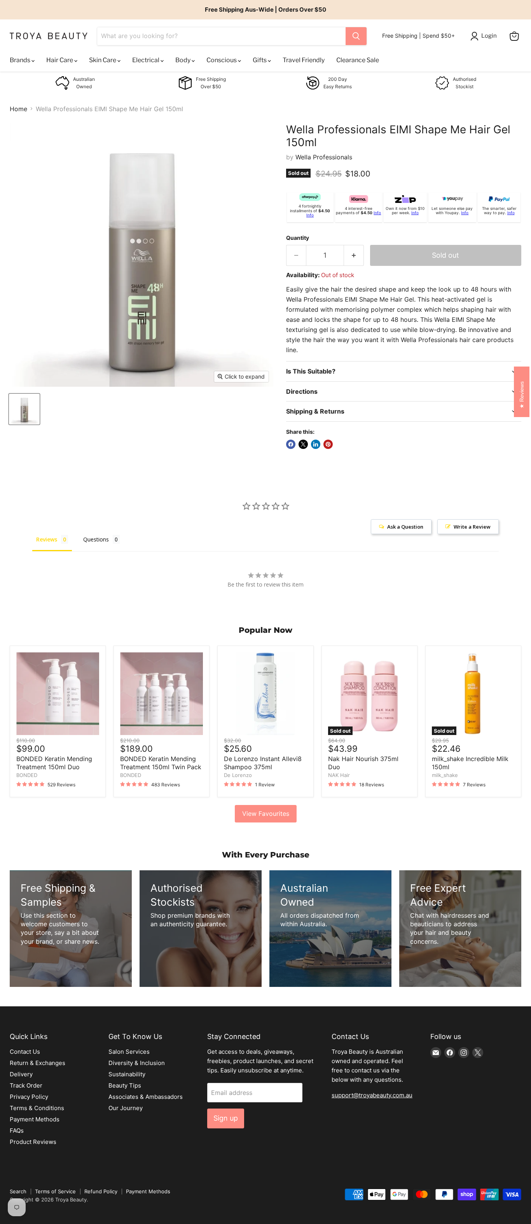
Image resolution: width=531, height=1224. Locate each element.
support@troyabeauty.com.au (372, 1095)
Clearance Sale (357, 60)
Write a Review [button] (472, 526)
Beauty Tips (124, 1085)
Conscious (222, 60)
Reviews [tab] (46, 539)
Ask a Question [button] (405, 526)
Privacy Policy (29, 1096)
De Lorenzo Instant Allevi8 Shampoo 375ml (263, 763)
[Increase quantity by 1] (354, 255)
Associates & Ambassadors (145, 1096)
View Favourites (265, 813)
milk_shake (445, 775)
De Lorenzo (238, 775)
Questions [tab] (96, 539)
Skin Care (103, 60)
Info (310, 215)
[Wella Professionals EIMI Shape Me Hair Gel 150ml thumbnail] (24, 409)
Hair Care (60, 60)
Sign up (225, 1118)
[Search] (356, 36)
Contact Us (25, 1051)
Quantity (297, 238)
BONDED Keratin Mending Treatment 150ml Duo (54, 763)
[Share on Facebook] (290, 444)
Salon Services (129, 1051)
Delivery (21, 1074)
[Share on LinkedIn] (315, 444)
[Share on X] (303, 444)
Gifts (260, 60)
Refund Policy (100, 1191)
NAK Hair (339, 775)
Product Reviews (33, 1141)
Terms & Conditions (37, 1108)
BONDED (26, 775)
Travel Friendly (304, 60)
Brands (20, 60)
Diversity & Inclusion (136, 1063)
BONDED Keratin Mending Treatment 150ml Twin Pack (160, 763)
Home (18, 108)
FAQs (17, 1130)
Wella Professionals (323, 157)
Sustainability (126, 1074)
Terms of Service (55, 1191)
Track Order (26, 1085)
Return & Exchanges (37, 1063)
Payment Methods (34, 1119)
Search (18, 1191)
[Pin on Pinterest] (328, 444)
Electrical (146, 60)
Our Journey (125, 1108)
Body (183, 60)
